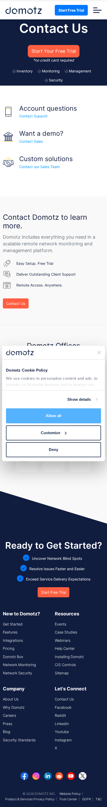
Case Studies (66, 632)
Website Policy (70, 793)
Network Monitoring (19, 664)
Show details (79, 399)
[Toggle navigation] (97, 10)
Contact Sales (31, 141)
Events (60, 624)
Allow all (53, 415)
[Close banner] (99, 352)
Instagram (63, 739)
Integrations (13, 640)
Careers (9, 715)
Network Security (17, 672)
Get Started (13, 624)
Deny (53, 449)
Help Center (65, 648)
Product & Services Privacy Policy (30, 799)
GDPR (86, 799)
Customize (50, 433)
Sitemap (62, 672)
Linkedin (62, 723)
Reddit (60, 715)
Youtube (62, 731)
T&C (99, 799)
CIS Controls (65, 664)
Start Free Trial (71, 10)
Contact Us (15, 303)
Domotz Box (13, 656)
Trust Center (68, 799)
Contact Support (33, 116)
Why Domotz (13, 707)
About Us (10, 699)
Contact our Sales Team (39, 166)
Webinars (62, 640)
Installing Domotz (69, 656)
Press (7, 723)
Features (10, 632)
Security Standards (19, 739)
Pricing (8, 648)
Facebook (63, 707)
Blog (6, 731)
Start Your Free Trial (53, 51)
